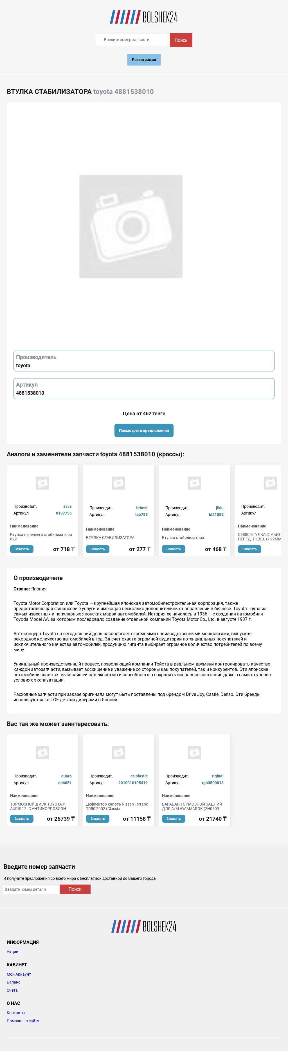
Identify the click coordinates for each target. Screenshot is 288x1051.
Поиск (181, 40)
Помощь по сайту (23, 1021)
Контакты (16, 1013)
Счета (12, 990)
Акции (12, 951)
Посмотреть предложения (144, 430)
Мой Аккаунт (19, 974)
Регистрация (144, 59)
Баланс (13, 982)
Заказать (22, 549)
